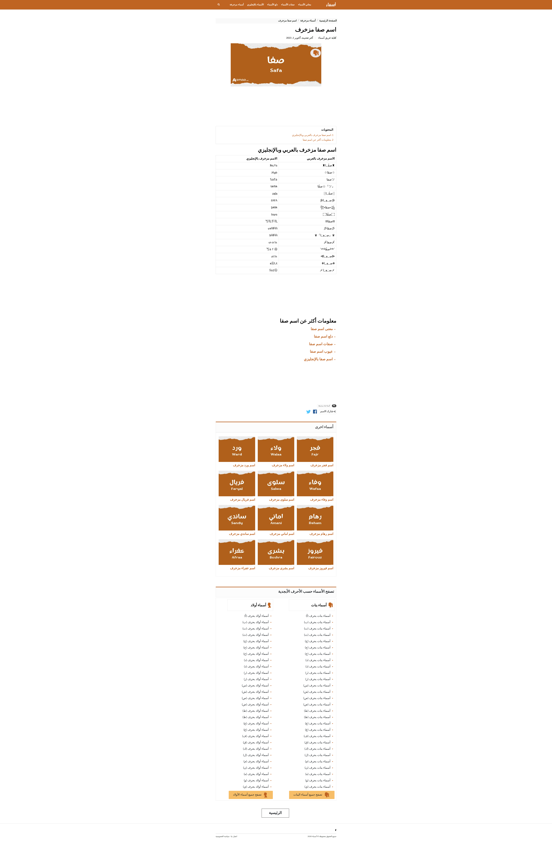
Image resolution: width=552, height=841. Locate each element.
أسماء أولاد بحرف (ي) (256, 786)
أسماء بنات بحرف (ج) (317, 641)
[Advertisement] (276, 107)
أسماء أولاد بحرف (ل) (256, 755)
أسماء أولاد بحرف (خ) (256, 654)
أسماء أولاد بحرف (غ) (256, 730)
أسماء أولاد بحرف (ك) (256, 749)
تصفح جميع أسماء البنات (308, 794)
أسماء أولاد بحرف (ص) (255, 698)
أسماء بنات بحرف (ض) (316, 704)
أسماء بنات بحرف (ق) (317, 742)
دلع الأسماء (272, 5)
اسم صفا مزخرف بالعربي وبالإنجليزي (311, 135)
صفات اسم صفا (321, 344)
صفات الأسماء (288, 5)
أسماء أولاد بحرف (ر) (256, 673)
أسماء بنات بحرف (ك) (317, 749)
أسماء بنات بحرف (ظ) (317, 717)
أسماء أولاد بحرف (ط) (256, 711)
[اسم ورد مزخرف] (237, 449)
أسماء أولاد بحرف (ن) (256, 768)
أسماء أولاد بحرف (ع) (256, 723)
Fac (335, 830)
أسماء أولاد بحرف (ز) (256, 679)
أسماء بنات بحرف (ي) (317, 786)
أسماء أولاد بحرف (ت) (256, 628)
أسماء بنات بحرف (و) (317, 780)
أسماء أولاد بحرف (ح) (256, 647)
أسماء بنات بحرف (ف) (317, 736)
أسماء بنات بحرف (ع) (317, 723)
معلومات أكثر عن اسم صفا (317, 140)
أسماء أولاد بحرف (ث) (256, 635)
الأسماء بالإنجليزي (255, 5)
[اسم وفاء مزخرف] (315, 483)
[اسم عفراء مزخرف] (237, 552)
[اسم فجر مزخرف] (315, 449)
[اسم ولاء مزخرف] (276, 449)
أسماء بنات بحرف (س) (316, 685)
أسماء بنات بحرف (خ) (317, 654)
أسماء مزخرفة (237, 5)
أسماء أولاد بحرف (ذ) (256, 666)
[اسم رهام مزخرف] (315, 518)
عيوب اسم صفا (321, 351)
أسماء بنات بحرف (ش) (316, 692)
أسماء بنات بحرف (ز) (317, 679)
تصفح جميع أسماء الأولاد (247, 794)
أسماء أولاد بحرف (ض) (255, 704)
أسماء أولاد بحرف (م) (256, 761)
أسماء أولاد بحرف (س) (255, 685)
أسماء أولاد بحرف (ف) (255, 736)
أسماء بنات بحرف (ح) (317, 647)
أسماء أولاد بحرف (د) (256, 660)
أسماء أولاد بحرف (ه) (256, 774)
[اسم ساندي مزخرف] (237, 518)
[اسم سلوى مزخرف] (276, 483)
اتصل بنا (234, 836)
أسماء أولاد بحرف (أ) (256, 616)
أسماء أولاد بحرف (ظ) (256, 717)
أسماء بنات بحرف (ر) (317, 673)
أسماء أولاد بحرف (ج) (256, 641)
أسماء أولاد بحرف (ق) (256, 742)
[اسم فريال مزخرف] (237, 483)
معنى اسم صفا (322, 329)
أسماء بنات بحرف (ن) (317, 768)
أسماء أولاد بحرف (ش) (255, 692)
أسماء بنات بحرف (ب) (317, 622)
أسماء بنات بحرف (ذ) (317, 666)
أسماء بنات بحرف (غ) (317, 730)
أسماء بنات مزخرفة (324, 406)
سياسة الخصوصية (222, 836)
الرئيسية (275, 813)
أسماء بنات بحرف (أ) (318, 616)
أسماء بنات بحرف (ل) (317, 755)
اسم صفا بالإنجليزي (318, 359)
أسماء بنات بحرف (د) (317, 660)
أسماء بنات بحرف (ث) (317, 635)
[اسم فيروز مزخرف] (315, 552)
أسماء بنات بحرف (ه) (317, 774)
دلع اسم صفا (323, 336)
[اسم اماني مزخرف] (276, 518)
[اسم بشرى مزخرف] (276, 552)
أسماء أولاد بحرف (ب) (256, 622)
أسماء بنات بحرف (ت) (317, 628)
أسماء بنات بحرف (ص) (316, 698)
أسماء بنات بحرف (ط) (317, 711)
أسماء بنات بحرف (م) (317, 761)
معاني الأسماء (304, 5)
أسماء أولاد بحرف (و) (256, 780)
